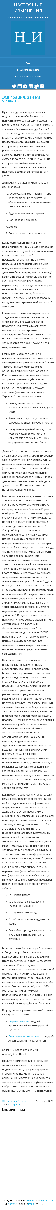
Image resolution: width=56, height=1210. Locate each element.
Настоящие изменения (28, 8)
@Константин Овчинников (16, 1101)
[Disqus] (28, 1152)
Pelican (30, 1200)
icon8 (31, 1203)
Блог (28, 63)
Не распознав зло (19, 1021)
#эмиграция (14, 1104)
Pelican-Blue (47, 1200)
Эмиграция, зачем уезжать (21, 98)
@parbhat (12, 1203)
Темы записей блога (28, 69)
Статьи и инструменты (28, 76)
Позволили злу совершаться (25, 1036)
